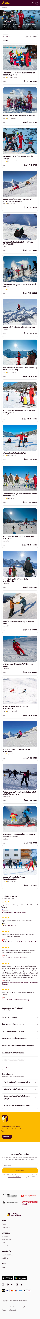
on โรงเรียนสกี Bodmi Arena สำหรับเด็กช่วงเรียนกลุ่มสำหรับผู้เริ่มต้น (19, 942)
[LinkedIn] (3, 1284)
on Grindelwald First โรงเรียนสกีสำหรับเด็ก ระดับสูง (15, 1000)
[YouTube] (12, 1284)
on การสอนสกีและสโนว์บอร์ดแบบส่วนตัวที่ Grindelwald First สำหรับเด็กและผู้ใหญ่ (20, 983)
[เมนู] (37, 3)
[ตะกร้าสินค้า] (33, 3)
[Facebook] (7, 1284)
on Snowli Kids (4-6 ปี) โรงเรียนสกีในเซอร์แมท (14, 958)
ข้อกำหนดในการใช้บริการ (14, 1177)
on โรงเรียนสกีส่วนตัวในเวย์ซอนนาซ (11, 926)
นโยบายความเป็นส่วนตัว (31, 1175)
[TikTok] (21, 1284)
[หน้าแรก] (6, 2)
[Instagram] (17, 1284)
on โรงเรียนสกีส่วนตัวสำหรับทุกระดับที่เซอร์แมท (14, 912)
